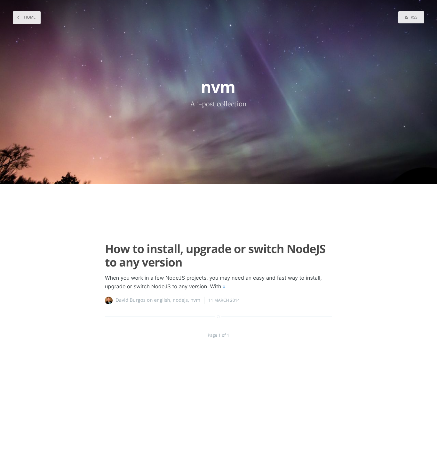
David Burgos (130, 300)
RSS (413, 17)
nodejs (180, 300)
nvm (195, 300)
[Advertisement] (215, 210)
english (162, 300)
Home (29, 17)
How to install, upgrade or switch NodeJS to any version (215, 255)
